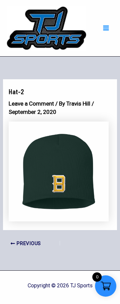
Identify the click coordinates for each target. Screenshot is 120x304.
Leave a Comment (31, 103)
